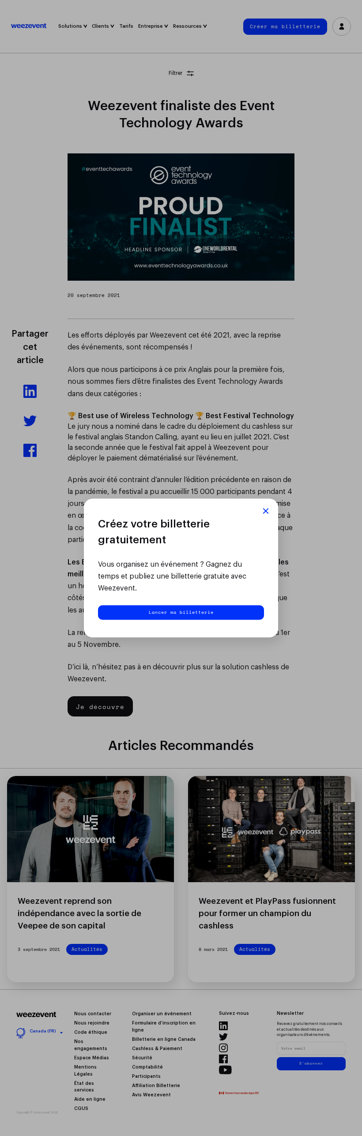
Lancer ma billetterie (181, 612)
